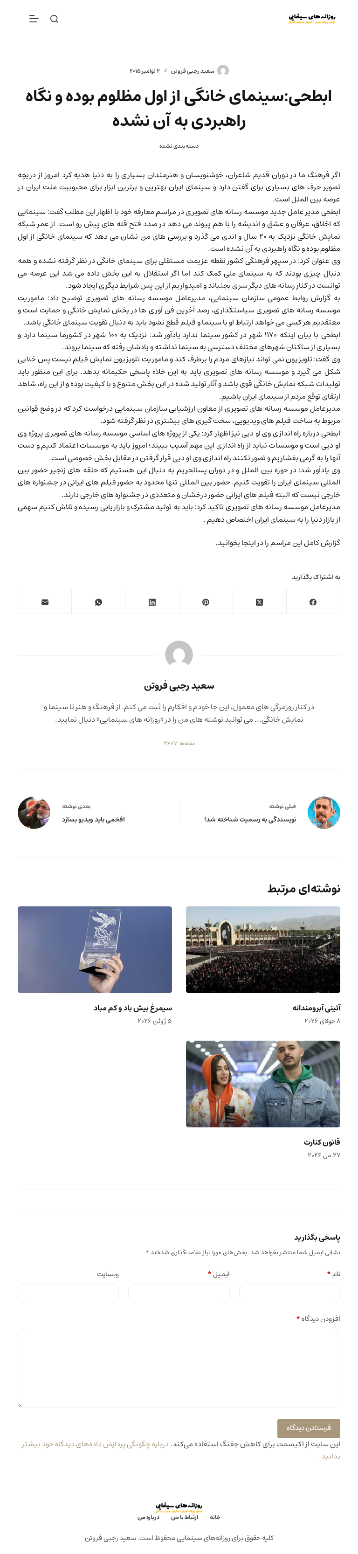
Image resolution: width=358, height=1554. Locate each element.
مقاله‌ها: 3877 (179, 743)
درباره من (148, 1517)
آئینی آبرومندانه (316, 1008)
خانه (215, 1517)
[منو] (34, 18)
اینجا (248, 542)
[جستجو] (54, 19)
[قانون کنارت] (263, 1084)
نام (333, 1274)
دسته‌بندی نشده (179, 146)
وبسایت (108, 1274)
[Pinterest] (206, 602)
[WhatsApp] (98, 602)
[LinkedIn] (152, 602)
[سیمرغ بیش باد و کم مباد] (95, 949)
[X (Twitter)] (259, 602)
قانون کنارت (322, 1142)
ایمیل (218, 1274)
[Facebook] (313, 602)
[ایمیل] (44, 602)
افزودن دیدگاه (318, 1319)
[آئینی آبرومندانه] (263, 949)
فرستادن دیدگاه (309, 1428)
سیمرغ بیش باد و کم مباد (133, 1008)
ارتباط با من (184, 1517)
